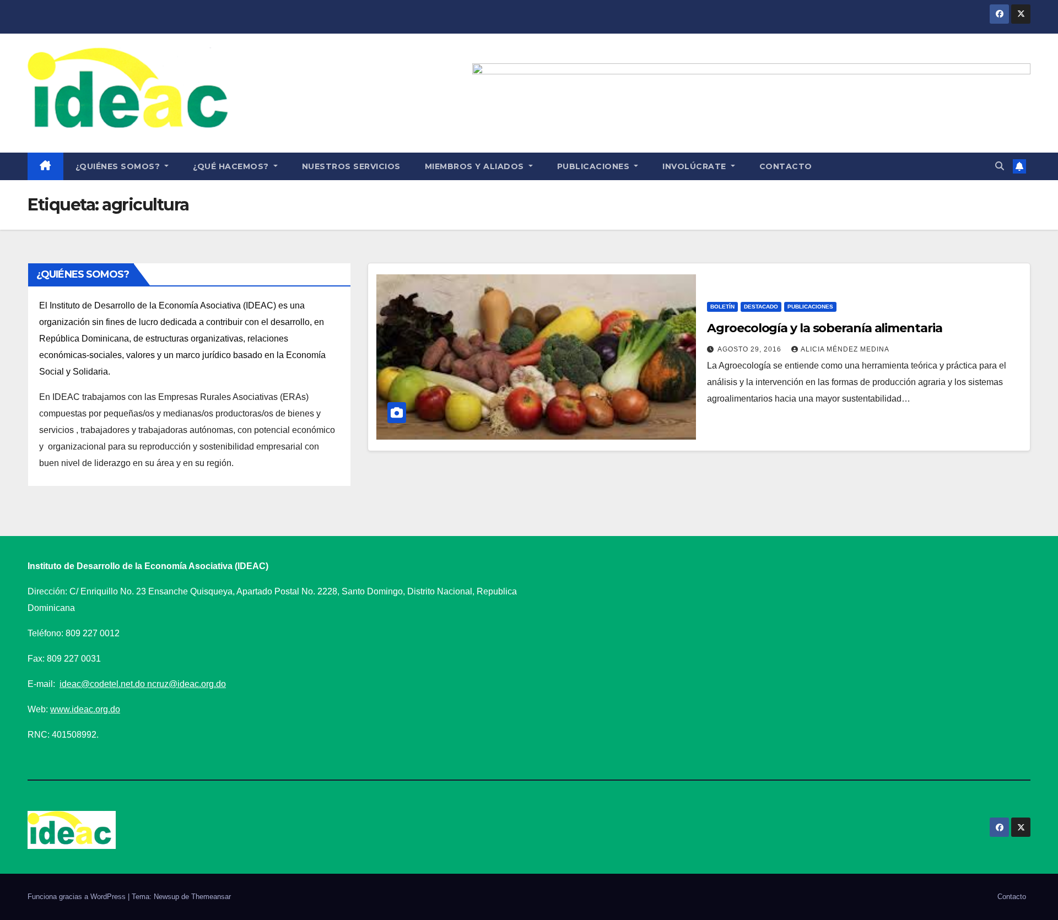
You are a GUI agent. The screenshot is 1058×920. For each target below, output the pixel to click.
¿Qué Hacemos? (232, 166)
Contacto (785, 166)
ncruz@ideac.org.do (186, 684)
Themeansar (211, 896)
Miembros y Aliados (476, 166)
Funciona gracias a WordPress (78, 896)
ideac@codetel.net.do (103, 684)
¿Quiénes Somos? (119, 166)
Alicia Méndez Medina (845, 349)
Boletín (722, 307)
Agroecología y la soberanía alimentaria (824, 328)
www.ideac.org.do (85, 709)
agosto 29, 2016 (750, 349)
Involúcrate (695, 166)
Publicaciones (594, 166)
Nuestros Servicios (351, 166)
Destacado (761, 307)
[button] (999, 166)
